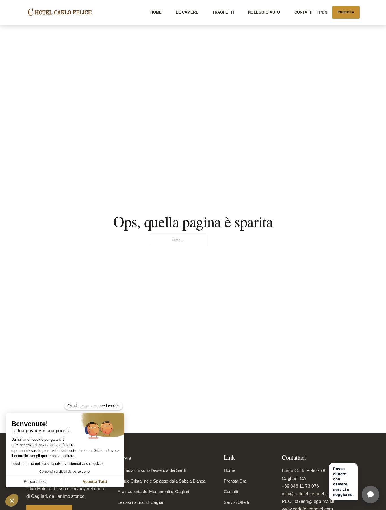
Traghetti (223, 12)
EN (325, 12)
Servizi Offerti (236, 502)
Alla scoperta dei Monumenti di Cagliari (153, 491)
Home (156, 12)
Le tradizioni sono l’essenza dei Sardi (152, 470)
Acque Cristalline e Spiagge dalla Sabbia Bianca (161, 481)
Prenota (346, 12)
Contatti (303, 12)
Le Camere (187, 12)
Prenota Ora (235, 481)
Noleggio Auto (264, 12)
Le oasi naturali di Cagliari (141, 502)
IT (319, 12)
